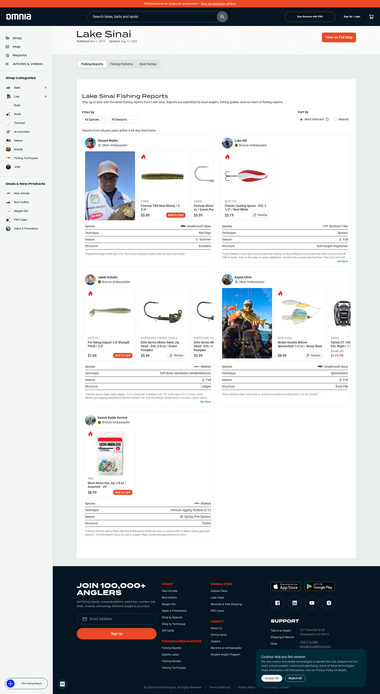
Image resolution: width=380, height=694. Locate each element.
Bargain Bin (169, 604)
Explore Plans (219, 591)
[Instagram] (329, 603)
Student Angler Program (225, 654)
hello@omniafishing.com (315, 646)
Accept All (272, 678)
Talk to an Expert (281, 630)
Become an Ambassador (226, 648)
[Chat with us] (62, 684)
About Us (216, 628)
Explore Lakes (170, 654)
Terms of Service (219, 687)
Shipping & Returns (282, 637)
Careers (215, 641)
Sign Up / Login (352, 16)
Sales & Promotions (174, 610)
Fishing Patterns (121, 64)
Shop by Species (172, 617)
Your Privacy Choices (276, 687)
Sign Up (116, 634)
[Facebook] (277, 603)
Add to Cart (176, 215)
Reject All (295, 678)
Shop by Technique (173, 624)
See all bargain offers (218, 4)
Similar (263, 215)
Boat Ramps (148, 64)
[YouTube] (312, 603)
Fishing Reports (92, 64)
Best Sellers (169, 597)
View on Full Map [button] (339, 37)
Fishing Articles (171, 661)
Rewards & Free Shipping (226, 604)
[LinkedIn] (294, 603)
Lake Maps (217, 597)
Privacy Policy (246, 687)
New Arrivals (169, 591)
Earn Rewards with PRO (310, 16)
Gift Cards (168, 630)
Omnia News (219, 634)
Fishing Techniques (174, 667)
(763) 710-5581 (309, 642)
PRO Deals (217, 610)
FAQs (274, 643)
